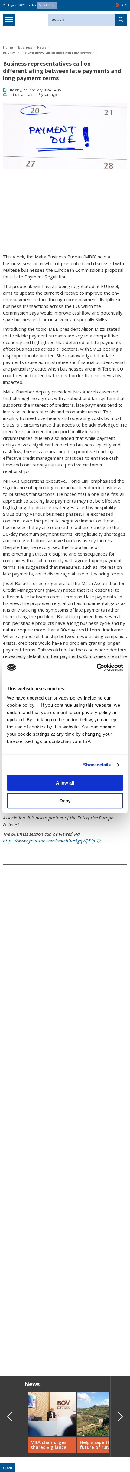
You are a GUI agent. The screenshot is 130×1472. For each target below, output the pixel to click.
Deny (65, 800)
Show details (97, 764)
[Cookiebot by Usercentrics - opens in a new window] (96, 667)
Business (25, 47)
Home (8, 47)
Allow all (65, 782)
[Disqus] (65, 1285)
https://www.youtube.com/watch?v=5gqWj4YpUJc (52, 841)
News (41, 47)
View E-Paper (47, 5)
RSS (124, 5)
